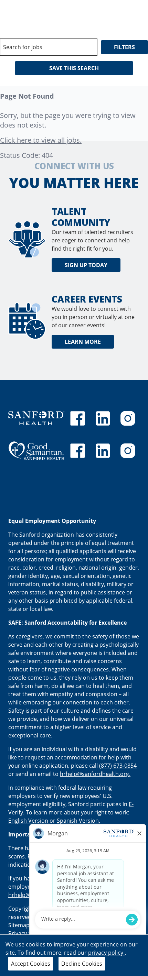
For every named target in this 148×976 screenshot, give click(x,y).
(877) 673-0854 (118, 765)
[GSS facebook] (77, 450)
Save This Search (74, 68)
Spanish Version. (78, 820)
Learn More (83, 342)
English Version (29, 820)
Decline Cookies (81, 963)
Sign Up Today (86, 265)
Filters (124, 47)
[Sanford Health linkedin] (103, 418)
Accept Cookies (30, 963)
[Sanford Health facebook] (77, 418)
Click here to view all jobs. (41, 140)
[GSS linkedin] (103, 450)
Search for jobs (22, 47)
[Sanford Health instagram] (127, 418)
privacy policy (106, 952)
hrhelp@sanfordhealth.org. (95, 774)
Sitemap (19, 925)
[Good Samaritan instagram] (127, 451)
